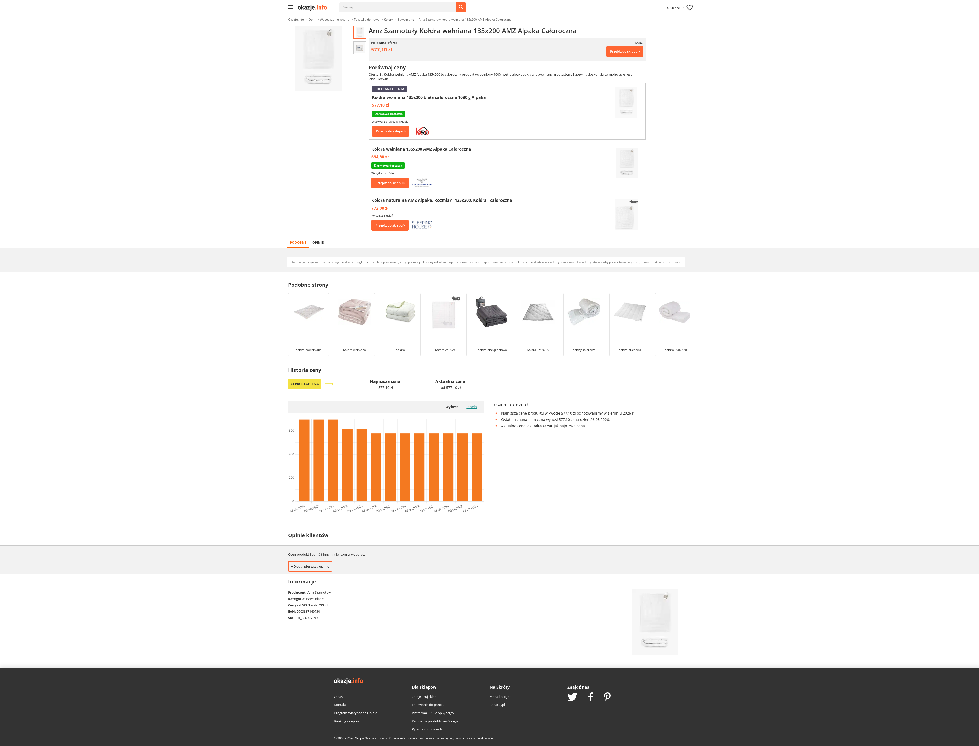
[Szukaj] (401, 4)
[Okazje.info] (314, 7)
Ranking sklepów (346, 721)
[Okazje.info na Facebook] (590, 697)
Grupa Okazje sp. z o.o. (371, 738)
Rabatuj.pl (497, 704)
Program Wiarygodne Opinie (355, 713)
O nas (338, 696)
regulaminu (457, 738)
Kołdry (388, 19)
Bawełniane (405, 19)
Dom (311, 19)
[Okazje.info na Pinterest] (607, 697)
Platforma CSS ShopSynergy (433, 713)
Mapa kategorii (501, 696)
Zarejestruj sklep (424, 696)
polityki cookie (483, 738)
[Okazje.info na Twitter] (572, 697)
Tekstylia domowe (366, 19)
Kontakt (340, 704)
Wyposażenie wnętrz (334, 19)
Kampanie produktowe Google (435, 721)
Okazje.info (296, 19)
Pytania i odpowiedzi (427, 729)
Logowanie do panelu (428, 704)
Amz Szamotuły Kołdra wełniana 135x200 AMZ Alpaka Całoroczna (465, 19)
